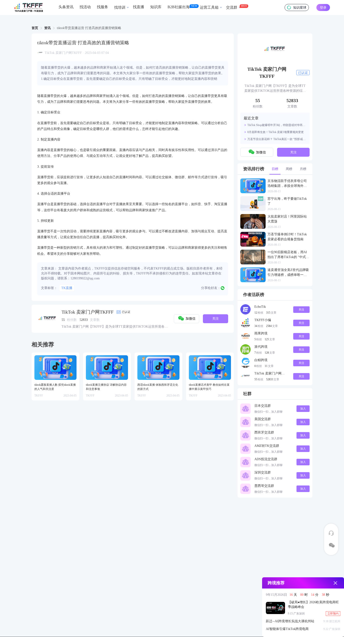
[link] (35, 28)
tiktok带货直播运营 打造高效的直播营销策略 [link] (89, 28)
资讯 (47, 28)
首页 (35, 28)
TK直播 (66, 288)
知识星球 (299, 7)
